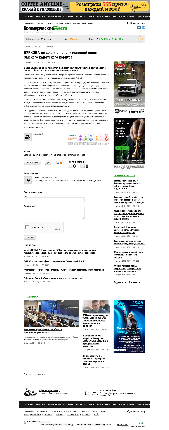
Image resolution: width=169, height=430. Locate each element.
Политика (31, 296)
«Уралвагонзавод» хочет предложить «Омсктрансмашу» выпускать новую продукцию (64, 270)
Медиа (40, 23)
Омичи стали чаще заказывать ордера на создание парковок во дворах (94, 360)
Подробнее (106, 424)
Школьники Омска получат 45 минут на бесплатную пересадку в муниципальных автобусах (95, 341)
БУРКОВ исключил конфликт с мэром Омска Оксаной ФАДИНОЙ (54, 261)
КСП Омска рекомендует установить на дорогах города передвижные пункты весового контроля (95, 320)
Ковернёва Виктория (41, 134)
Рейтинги (76, 23)
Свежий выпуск (30, 23)
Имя (25, 196)
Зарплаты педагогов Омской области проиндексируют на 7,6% (129, 242)
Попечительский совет (73, 155)
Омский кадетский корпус (37, 155)
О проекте (48, 415)
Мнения (68, 23)
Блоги (84, 23)
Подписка (86, 415)
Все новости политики (33, 374)
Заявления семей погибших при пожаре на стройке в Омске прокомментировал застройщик (129, 200)
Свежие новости (124, 175)
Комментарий (30, 206)
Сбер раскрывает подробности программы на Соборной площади (128, 255)
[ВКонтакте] (58, 163)
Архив (90, 23)
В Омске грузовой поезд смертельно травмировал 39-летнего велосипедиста (127, 268)
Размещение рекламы (32, 415)
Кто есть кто (49, 23)
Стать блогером (73, 415)
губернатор (56, 155)
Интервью (59, 23)
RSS (95, 415)
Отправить (30, 237)
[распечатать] (47, 164)
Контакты (59, 415)
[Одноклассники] (61, 163)
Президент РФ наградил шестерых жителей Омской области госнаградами (126, 230)
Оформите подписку (49, 390)
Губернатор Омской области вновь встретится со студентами (53, 278)
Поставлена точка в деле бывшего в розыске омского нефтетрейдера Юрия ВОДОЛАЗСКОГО (127, 185)
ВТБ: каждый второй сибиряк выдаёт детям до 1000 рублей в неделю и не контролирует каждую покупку (129, 215)
